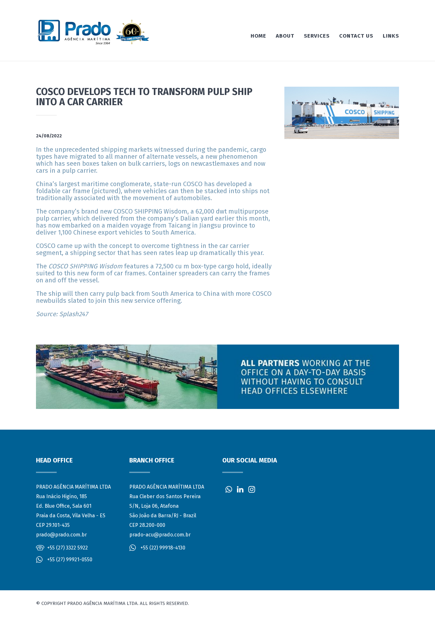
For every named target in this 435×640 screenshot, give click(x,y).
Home (258, 36)
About (285, 36)
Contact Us (356, 36)
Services (317, 36)
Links (391, 36)
